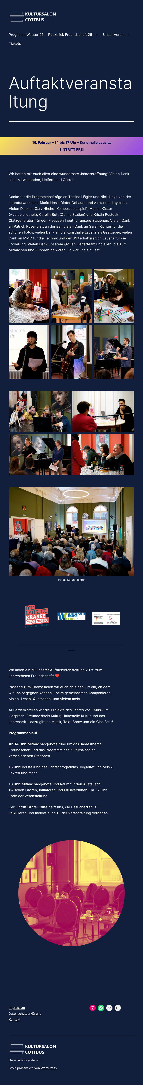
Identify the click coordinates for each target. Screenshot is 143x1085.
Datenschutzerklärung (25, 1013)
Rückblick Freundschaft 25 (70, 35)
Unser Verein (114, 35)
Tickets (15, 43)
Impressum (17, 1007)
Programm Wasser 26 (26, 35)
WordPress (49, 1068)
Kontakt (14, 1019)
